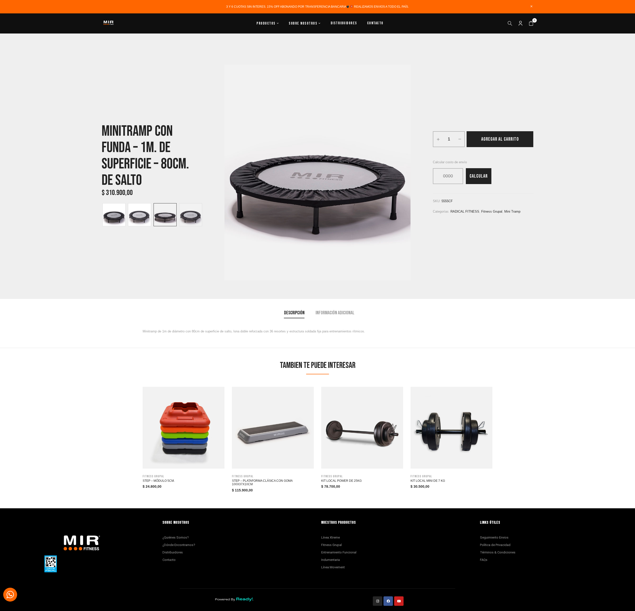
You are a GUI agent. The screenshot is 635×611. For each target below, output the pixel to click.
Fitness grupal (491, 211)
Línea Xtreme (330, 537)
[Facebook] (388, 601)
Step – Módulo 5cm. (159, 480)
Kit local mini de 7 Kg (428, 480)
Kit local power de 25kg (341, 480)
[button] (531, 24)
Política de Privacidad (495, 545)
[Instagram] (377, 601)
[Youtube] (399, 601)
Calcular (479, 176)
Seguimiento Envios (494, 537)
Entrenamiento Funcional (338, 552)
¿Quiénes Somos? (175, 537)
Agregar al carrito (500, 139)
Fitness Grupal (331, 545)
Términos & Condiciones (497, 552)
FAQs (483, 560)
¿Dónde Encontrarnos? (178, 545)
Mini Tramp (512, 211)
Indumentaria (330, 560)
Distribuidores (172, 552)
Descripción (294, 313)
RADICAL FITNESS (464, 211)
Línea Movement (333, 567)
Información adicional (335, 313)
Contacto (169, 560)
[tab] (294, 313)
